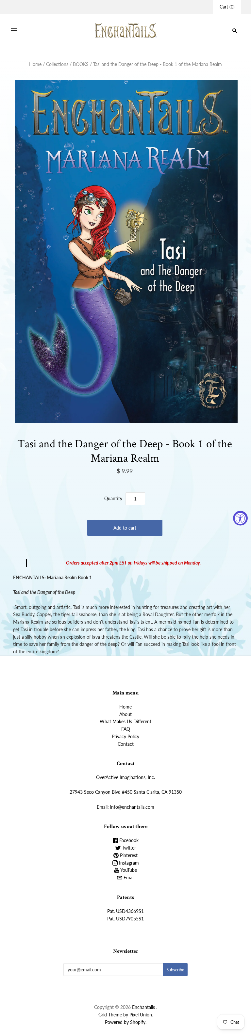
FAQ (125, 729)
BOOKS (81, 64)
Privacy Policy (125, 736)
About (125, 714)
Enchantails (143, 1007)
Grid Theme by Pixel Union (125, 1014)
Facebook (128, 840)
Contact (126, 744)
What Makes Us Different (125, 721)
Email (128, 877)
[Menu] (14, 30)
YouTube (128, 870)
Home (35, 64)
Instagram (128, 863)
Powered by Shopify (125, 1022)
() (227, 6)
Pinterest (128, 855)
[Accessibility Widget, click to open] (240, 518)
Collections (57, 64)
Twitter (128, 848)
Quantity (113, 498)
